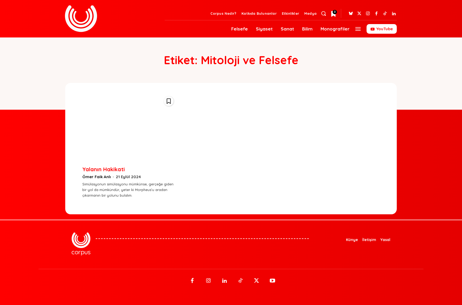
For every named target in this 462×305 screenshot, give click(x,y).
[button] (323, 13)
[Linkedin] (393, 13)
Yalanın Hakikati (103, 169)
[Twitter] (359, 13)
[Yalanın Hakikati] (129, 126)
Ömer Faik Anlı (96, 176)
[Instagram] (368, 13)
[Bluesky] (350, 13)
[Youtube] (272, 281)
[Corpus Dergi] (111, 18)
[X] (256, 281)
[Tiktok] (385, 13)
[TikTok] (240, 281)
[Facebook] (376, 13)
